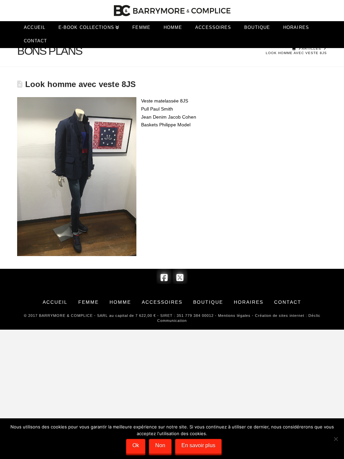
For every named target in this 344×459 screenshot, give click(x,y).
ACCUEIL (55, 302)
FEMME (88, 302)
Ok (135, 445)
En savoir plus (198, 445)
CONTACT (287, 302)
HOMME (120, 302)
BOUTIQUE (208, 302)
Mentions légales (234, 316)
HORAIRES (248, 302)
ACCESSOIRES (162, 302)
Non (160, 445)
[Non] (335, 438)
